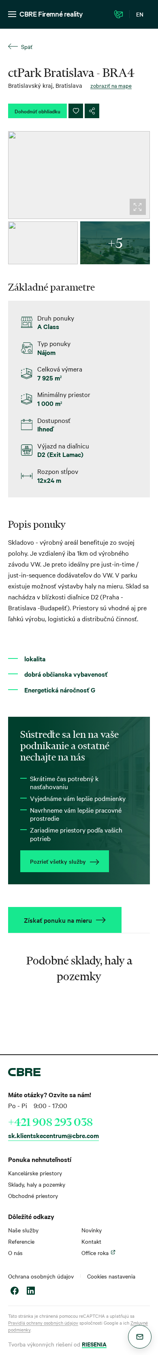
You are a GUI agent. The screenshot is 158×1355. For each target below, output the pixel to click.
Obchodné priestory (33, 1195)
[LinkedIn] (30, 1291)
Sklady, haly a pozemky (36, 1184)
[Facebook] (14, 1291)
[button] (140, 1337)
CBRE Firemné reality (51, 13)
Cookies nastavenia (111, 1276)
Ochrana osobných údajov (41, 1276)
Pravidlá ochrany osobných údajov (43, 1322)
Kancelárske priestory (35, 1173)
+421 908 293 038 (50, 1122)
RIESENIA (94, 1344)
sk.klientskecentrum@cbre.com (53, 1135)
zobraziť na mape (111, 85)
